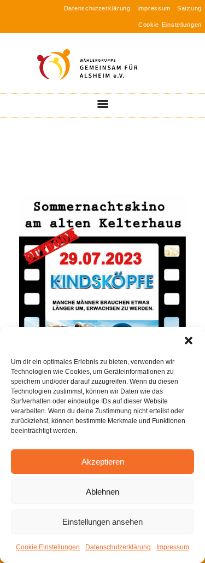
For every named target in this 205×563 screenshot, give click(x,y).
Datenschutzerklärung (118, 547)
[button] (188, 340)
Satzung (189, 8)
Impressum (172, 547)
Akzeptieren (102, 461)
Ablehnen (102, 491)
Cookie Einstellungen (48, 547)
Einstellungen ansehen (102, 521)
